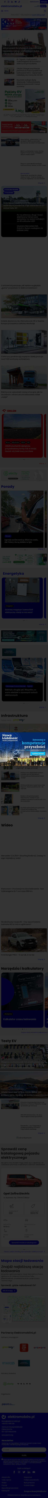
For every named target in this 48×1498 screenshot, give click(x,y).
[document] (24, 749)
